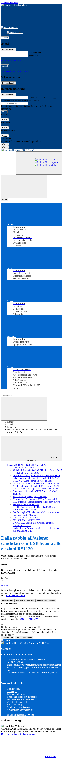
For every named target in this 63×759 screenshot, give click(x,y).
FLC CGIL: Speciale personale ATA (30, 496)
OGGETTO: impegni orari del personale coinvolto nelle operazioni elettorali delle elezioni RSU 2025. (36, 476)
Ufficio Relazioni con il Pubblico (22, 696)
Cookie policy (13, 689)
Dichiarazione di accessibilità (20, 699)
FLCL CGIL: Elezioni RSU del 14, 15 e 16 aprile (36, 483)
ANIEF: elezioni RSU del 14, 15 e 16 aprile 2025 (36, 486)
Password (33, 55)
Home (10, 422)
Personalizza (7, 601)
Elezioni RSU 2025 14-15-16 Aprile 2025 (26, 465)
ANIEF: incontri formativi (25, 509)
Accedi (5, 38)
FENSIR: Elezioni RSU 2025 (26, 520)
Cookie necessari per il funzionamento (19, 627)
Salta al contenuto (9, 2)
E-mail (32, 97)
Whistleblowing (14, 704)
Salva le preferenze (24, 638)
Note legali (12, 691)
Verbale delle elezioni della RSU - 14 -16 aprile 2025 (37, 470)
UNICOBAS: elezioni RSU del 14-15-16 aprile (35, 507)
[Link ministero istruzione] (14, 5)
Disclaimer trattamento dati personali (18, 734)
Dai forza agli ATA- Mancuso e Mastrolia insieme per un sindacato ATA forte (36, 513)
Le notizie (11, 427)
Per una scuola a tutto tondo (26, 504)
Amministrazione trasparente (20, 710)
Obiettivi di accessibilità (18, 702)
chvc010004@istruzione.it (37, 665)
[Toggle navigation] (24, 186)
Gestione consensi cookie (18, 707)
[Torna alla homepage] (31, 150)
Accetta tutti (46, 601)
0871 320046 (17, 662)
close (4, 199)
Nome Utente (35, 52)
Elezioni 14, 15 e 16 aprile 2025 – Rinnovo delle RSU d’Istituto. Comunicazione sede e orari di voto (36, 500)
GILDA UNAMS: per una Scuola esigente (32, 481)
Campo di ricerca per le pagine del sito (19, 393)
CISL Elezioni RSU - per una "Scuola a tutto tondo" (37, 488)
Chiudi (5, 120)
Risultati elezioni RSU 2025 (26, 473)
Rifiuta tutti (25, 601)
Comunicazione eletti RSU (25, 467)
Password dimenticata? (11, 60)
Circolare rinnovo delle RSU (26, 517)
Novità (10, 424)
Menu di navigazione (42, 459)
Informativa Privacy (16, 694)
